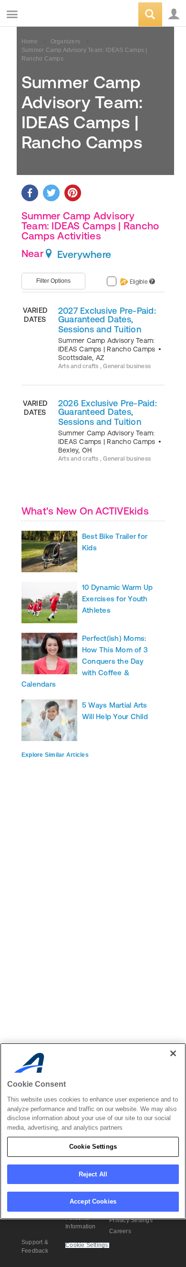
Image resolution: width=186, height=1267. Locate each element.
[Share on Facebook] (29, 193)
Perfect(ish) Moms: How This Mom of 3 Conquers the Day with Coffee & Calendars (84, 661)
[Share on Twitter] (51, 193)
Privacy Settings (131, 1220)
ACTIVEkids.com (56, 15)
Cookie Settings (93, 1146)
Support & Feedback (34, 1246)
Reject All (93, 1174)
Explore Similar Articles (55, 755)
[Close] (173, 1053)
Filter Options (53, 281)
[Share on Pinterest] (72, 193)
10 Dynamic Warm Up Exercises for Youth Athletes (117, 598)
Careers (120, 1231)
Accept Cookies (93, 1201)
